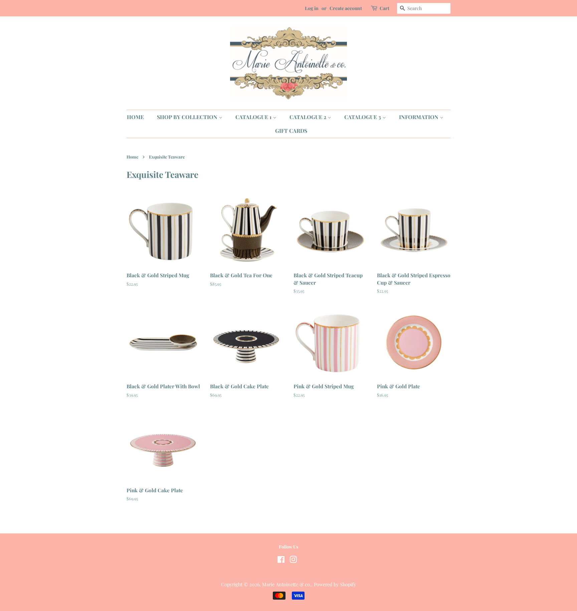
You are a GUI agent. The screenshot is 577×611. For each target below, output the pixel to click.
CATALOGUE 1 (254, 116)
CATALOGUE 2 (309, 116)
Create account (346, 8)
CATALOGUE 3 (363, 116)
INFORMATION (419, 116)
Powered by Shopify (335, 584)
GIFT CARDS (291, 130)
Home (132, 157)
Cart (384, 8)
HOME (135, 116)
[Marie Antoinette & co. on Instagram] (293, 560)
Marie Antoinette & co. (286, 584)
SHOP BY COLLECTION (188, 116)
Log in (312, 8)
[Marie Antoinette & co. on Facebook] (281, 560)
